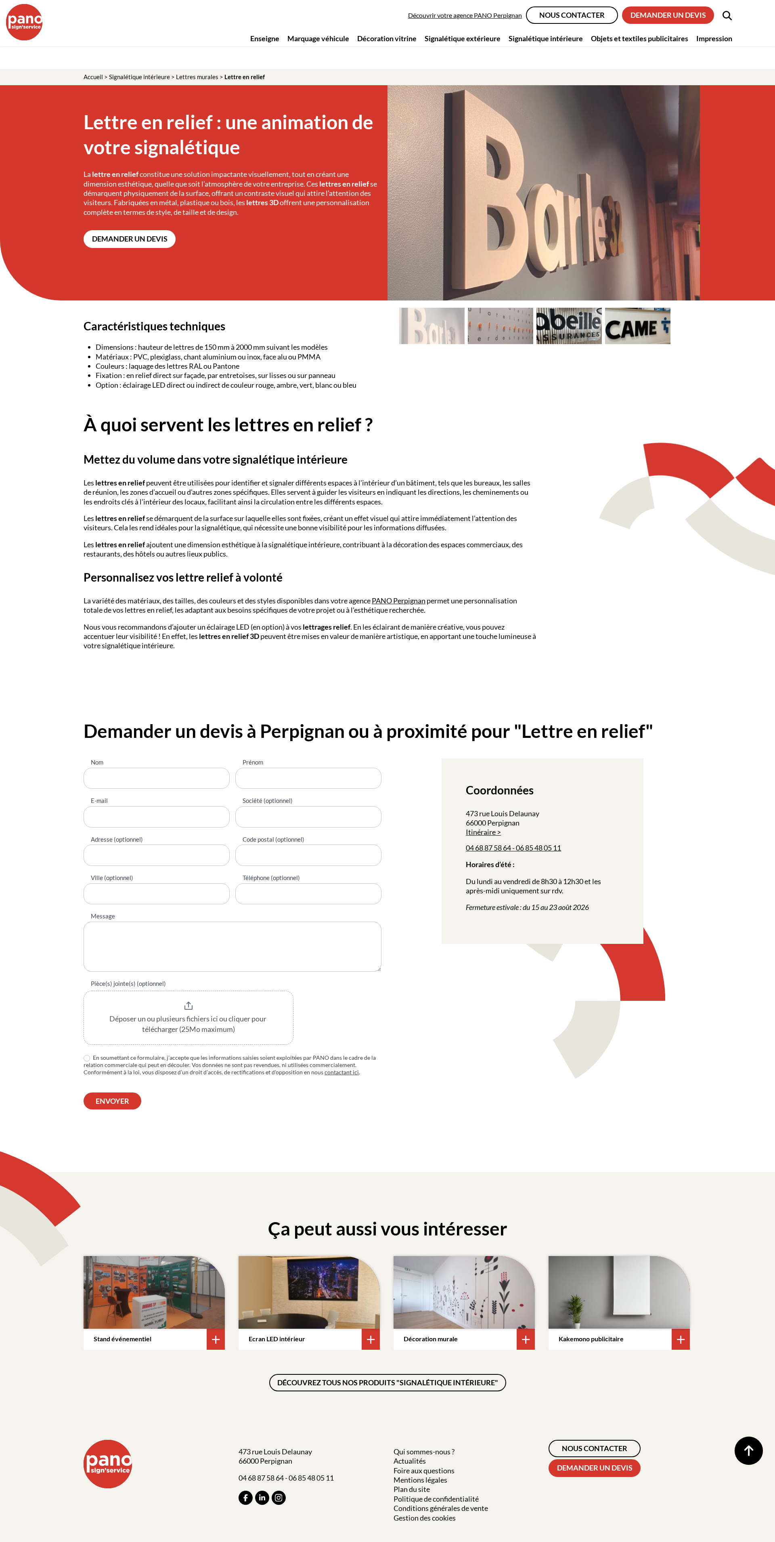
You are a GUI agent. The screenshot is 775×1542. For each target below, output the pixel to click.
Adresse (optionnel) (117, 839)
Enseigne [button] (264, 38)
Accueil (93, 76)
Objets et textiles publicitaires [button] (639, 38)
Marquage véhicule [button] (318, 38)
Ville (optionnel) (112, 877)
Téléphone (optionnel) (271, 877)
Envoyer (112, 1101)
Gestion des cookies (425, 1517)
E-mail (99, 800)
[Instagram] (279, 1498)
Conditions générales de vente (441, 1508)
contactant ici (342, 1072)
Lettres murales (197, 76)
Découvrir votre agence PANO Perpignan (465, 15)
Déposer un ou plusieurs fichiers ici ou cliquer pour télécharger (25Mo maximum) (188, 1024)
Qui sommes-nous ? (424, 1451)
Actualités (410, 1460)
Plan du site (412, 1489)
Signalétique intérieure (139, 76)
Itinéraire (481, 832)
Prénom (253, 762)
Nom (97, 762)
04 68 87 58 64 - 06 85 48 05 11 (513, 847)
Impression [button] (714, 38)
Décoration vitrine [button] (387, 38)
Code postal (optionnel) (273, 839)
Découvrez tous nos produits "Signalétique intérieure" (387, 1382)
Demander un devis (668, 15)
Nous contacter (572, 15)
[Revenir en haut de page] (749, 1451)
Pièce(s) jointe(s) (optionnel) (128, 983)
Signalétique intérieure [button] (546, 38)
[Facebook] (246, 1498)
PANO (382, 600)
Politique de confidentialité (436, 1498)
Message (103, 916)
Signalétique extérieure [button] (463, 38)
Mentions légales (420, 1479)
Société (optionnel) (268, 800)
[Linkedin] (262, 1498)
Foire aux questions (424, 1470)
